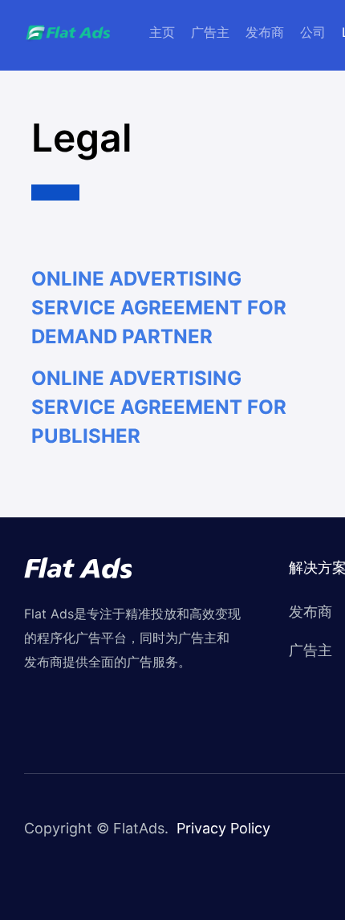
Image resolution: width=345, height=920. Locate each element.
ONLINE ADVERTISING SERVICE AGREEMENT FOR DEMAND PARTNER (158, 307)
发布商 (265, 32)
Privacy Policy (223, 828)
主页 (162, 32)
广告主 (210, 32)
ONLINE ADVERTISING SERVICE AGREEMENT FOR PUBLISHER (158, 407)
